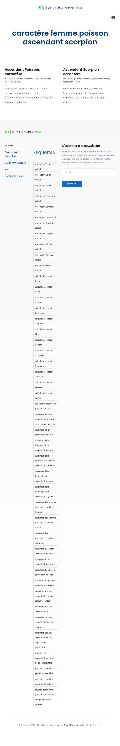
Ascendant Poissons (13, 81)
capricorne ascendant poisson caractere (45, 406)
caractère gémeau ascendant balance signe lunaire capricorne (44, 640)
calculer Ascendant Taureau (44, 374)
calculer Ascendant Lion (44, 332)
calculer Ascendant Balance (44, 278)
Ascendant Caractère (42, 78)
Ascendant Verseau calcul (44, 257)
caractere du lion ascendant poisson (44, 562)
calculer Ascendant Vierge (44, 395)
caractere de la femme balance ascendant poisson (44, 476)
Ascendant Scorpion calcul (44, 236)
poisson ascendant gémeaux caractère (44, 671)
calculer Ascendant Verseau (44, 385)
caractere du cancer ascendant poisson (44, 551)
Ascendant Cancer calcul (43, 188)
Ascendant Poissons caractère (22, 72)
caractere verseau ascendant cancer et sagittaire (44, 622)
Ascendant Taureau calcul (44, 246)
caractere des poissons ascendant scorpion (44, 538)
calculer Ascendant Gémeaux (44, 321)
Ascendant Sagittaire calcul (45, 225)
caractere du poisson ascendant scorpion (45, 583)
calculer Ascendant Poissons (44, 342)
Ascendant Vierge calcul (43, 268)
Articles (20, 78)
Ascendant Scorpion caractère (81, 72)
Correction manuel (73, 725)
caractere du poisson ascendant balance (45, 572)
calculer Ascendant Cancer (44, 300)
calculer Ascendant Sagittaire (44, 353)
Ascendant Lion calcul (45, 217)
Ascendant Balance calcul (44, 166)
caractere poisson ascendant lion (43, 609)
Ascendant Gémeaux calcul (44, 209)
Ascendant (28, 78)
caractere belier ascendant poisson (44, 432)
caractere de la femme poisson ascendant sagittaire (44, 491)
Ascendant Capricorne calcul (45, 198)
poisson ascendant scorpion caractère (44, 681)
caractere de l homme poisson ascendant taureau (45, 507)
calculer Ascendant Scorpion (44, 363)
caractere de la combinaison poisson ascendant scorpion (45, 460)
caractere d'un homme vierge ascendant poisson (44, 445)
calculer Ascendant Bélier (44, 289)
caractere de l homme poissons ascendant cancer (45, 522)
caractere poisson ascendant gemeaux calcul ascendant (44, 596)
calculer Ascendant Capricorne (44, 310)
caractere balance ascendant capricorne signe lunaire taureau (45, 419)
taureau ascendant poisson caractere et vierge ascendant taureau (44, 697)
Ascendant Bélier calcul (43, 177)
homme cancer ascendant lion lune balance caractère (44, 657)
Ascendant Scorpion (71, 81)
